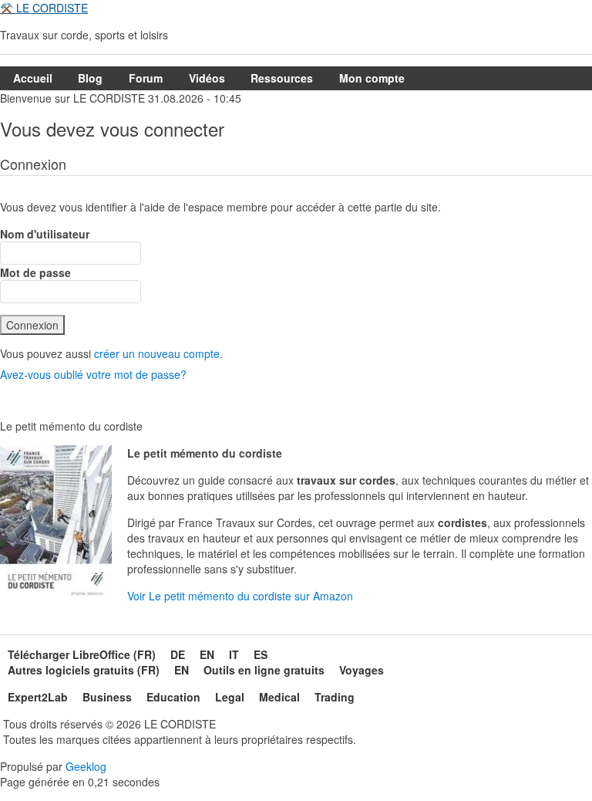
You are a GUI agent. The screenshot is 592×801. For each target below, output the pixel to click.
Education (173, 697)
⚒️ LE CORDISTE (44, 7)
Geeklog (86, 766)
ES (260, 654)
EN (207, 654)
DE (177, 654)
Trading (334, 697)
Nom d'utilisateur (44, 234)
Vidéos (207, 78)
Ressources (282, 78)
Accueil (32, 78)
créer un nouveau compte (157, 353)
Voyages (361, 670)
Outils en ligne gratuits (264, 670)
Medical (279, 697)
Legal (229, 697)
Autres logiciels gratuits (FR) (84, 670)
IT (234, 654)
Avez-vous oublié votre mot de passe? (93, 374)
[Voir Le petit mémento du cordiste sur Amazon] (56, 524)
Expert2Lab (38, 697)
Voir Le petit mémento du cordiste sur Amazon (240, 595)
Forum (146, 78)
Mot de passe (35, 272)
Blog (90, 78)
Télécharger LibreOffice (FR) (82, 654)
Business (107, 697)
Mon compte (372, 78)
